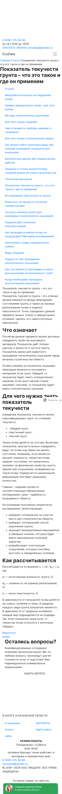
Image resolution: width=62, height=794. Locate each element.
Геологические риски (18, 179)
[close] (60, 400)
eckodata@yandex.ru (40, 47)
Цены (8, 735)
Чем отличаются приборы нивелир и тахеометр (28, 130)
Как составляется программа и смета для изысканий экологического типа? (29, 271)
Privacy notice (53, 400)
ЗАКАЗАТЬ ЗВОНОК (14, 47)
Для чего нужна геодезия (21, 121)
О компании (12, 723)
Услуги (9, 729)
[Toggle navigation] (55, 54)
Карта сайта (43, 729)
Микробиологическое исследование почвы (28, 97)
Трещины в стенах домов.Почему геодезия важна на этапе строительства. (31, 170)
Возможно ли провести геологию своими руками (26, 203)
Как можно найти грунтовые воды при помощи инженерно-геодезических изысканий (29, 148)
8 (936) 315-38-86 (13, 40)
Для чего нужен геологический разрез (29, 138)
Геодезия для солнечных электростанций (20, 224)
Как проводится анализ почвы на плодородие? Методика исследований (29, 234)
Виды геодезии (14, 252)
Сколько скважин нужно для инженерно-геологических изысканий (29, 213)
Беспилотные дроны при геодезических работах (30, 160)
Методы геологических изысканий (27, 115)
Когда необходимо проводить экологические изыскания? (24, 281)
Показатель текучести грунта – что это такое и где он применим (30, 187)
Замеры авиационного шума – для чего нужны (30, 107)
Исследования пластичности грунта (28, 195)
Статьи (9, 88)
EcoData (9, 54)
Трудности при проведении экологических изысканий (22, 261)
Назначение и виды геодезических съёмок (27, 244)
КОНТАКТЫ (43, 723)
